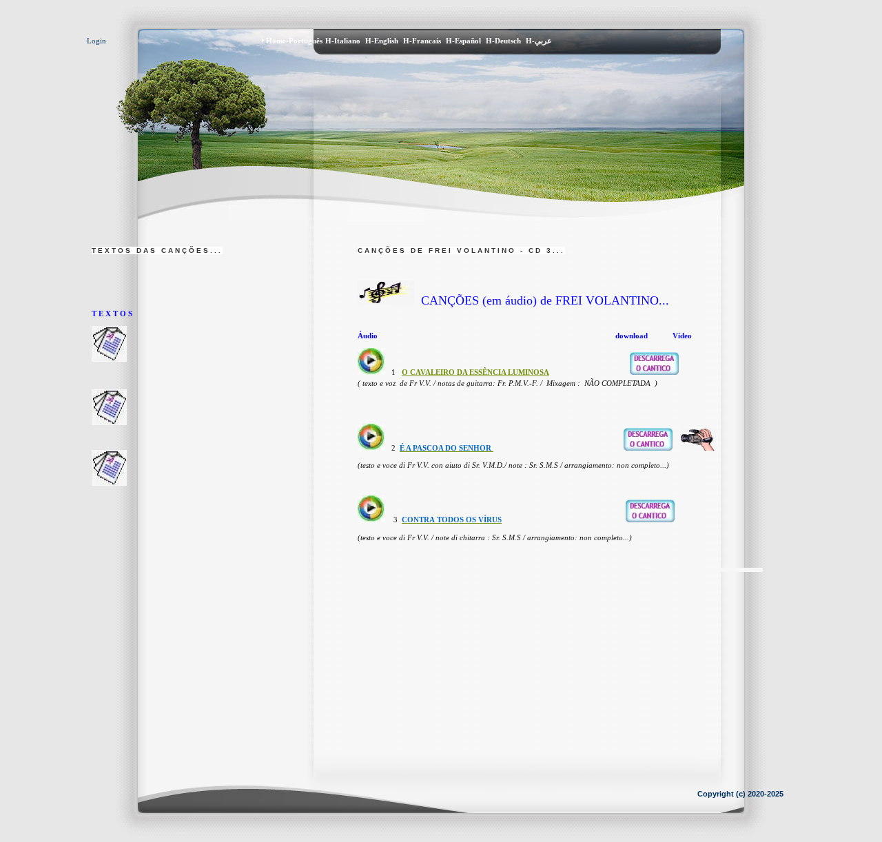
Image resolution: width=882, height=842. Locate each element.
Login (96, 41)
